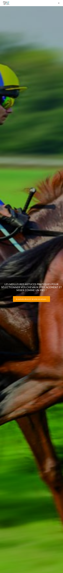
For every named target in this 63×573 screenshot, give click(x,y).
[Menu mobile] (59, 3)
